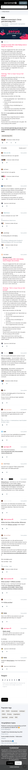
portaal (11, 717)
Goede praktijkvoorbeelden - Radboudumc (11, 736)
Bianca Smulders (8, 186)
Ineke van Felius (7, 409)
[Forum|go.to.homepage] (10, 3)
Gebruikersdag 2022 (7, 136)
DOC (3, 711)
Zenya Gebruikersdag (6, 741)
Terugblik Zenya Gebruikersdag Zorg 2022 (11, 732)
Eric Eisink (6, 254)
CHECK (3, 714)
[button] (2, 3)
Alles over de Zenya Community (9, 743)
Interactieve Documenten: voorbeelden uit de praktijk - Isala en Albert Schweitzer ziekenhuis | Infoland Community (12, 587)
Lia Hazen (6, 169)
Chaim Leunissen (8, 519)
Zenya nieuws (5, 11)
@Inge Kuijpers (10, 660)
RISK (16, 717)
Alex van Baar (7, 535)
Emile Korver (7, 213)
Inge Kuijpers (7, 447)
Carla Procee (7, 464)
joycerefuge (6, 233)
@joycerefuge (4, 368)
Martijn (5, 613)
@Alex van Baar (15, 522)
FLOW (7, 711)
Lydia (5, 431)
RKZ (5, 390)
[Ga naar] (2, 7)
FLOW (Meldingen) (5, 729)
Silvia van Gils (7, 153)
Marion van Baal (7, 501)
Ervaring (9, 714)
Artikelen (3, 738)
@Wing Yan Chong (6, 522)
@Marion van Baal (12, 524)
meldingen (22, 711)
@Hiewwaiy (23, 522)
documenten (14, 711)
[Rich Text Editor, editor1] (14, 689)
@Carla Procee (5, 482)
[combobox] (14, 7)
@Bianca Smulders (6, 358)
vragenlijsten (16, 714)
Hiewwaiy (6, 42)
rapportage (4, 717)
